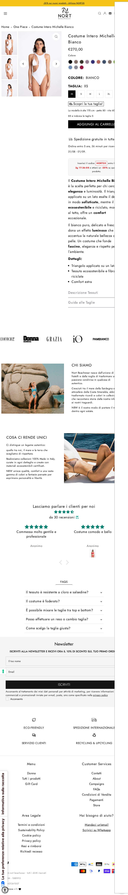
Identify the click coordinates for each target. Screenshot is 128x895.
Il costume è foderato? (43, 601)
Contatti (97, 773)
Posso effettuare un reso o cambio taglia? (57, 619)
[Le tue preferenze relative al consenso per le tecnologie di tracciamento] (3, 671)
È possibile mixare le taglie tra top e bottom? (59, 610)
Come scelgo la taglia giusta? (48, 628)
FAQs (96, 789)
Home (5, 27)
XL (109, 94)
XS (72, 94)
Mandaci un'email (96, 825)
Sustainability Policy (31, 830)
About (97, 778)
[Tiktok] (8, 862)
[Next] (56, 64)
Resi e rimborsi (31, 846)
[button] (70, 62)
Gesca (10, 888)
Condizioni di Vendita (96, 794)
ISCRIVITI (64, 684)
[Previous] (23, 64)
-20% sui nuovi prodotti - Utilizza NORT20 (64, 3)
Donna (31, 773)
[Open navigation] (28, 13)
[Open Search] (99, 13)
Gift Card (31, 784)
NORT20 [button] (101, 163)
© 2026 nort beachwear (13, 872)
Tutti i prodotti (31, 778)
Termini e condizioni (31, 825)
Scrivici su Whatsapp (96, 830)
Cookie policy (31, 835)
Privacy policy (31, 841)
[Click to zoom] (56, 36)
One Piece (21, 27)
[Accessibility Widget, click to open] (5, 890)
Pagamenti (97, 800)
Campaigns (96, 784)
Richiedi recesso (31, 851)
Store (96, 805)
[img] (64, 512)
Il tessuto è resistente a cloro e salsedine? (57, 592)
